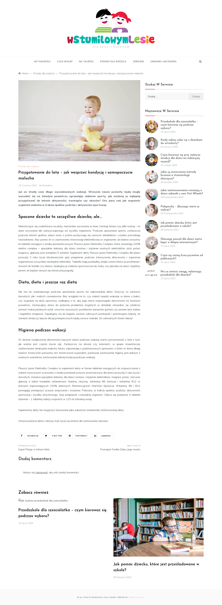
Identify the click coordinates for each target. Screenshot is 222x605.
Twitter (57, 436)
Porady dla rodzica (113, 61)
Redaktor (47, 185)
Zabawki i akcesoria (163, 61)
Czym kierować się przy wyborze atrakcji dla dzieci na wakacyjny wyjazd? (180, 158)
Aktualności (42, 61)
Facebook (33, 436)
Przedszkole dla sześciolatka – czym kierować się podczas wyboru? (179, 125)
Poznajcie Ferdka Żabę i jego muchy (120, 449)
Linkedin (106, 436)
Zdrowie (138, 61)
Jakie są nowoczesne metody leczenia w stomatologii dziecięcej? (178, 175)
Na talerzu (86, 61)
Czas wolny (65, 61)
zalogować (41, 472)
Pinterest (82, 436)
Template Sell (136, 597)
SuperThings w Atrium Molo (34, 449)
